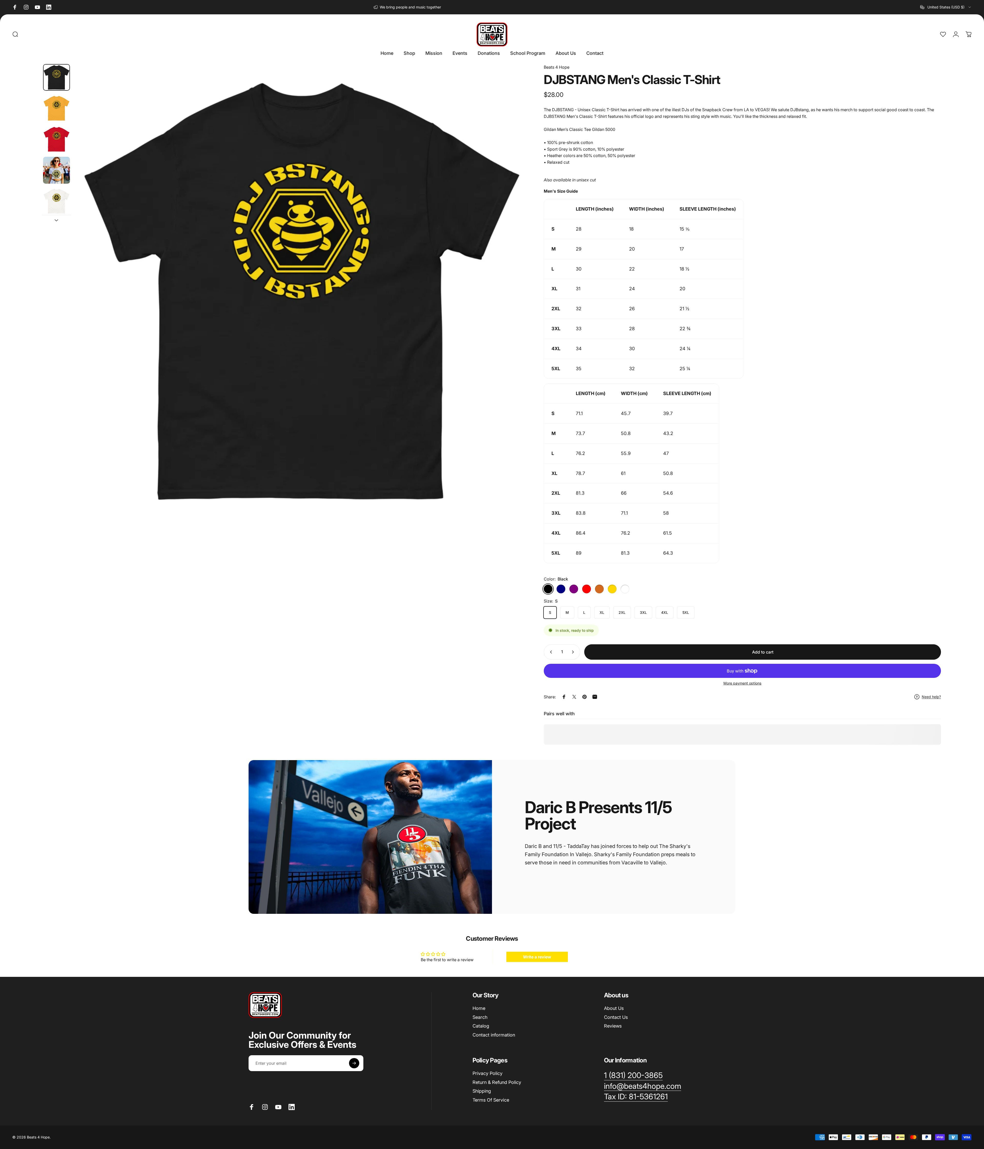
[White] (625, 589)
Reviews (613, 1026)
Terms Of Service (491, 1099)
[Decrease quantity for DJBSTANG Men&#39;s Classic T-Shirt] (550, 652)
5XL (685, 612)
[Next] (515, 303)
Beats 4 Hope (556, 67)
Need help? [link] (931, 697)
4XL (664, 612)
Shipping (482, 1091)
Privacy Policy (488, 1073)
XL (602, 612)
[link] (636, 1097)
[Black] (548, 589)
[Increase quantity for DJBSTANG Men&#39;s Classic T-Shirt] (574, 652)
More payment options (742, 683)
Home (479, 1008)
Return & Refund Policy (497, 1082)
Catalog (481, 1026)
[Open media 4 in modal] (301, 291)
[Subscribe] (354, 1063)
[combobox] (946, 7)
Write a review (537, 956)
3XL (643, 612)
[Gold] (612, 589)
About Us (614, 1008)
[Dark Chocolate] (599, 589)
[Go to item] (56, 77)
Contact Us (616, 1017)
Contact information (494, 1034)
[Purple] (573, 589)
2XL (622, 612)
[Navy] (561, 589)
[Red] (586, 589)
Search (480, 1017)
